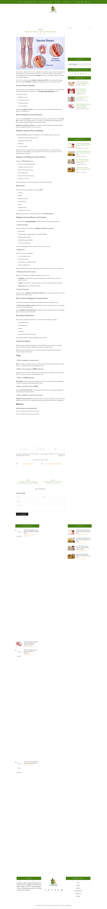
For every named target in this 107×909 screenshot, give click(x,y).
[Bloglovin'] (86, 2)
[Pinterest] (82, 2)
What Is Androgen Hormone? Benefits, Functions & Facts (81, 90)
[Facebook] (75, 2)
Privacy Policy (78, 893)
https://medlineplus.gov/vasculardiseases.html (26, 408)
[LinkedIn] (84, 2)
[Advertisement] (53, 20)
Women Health (80, 100)
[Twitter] (77, 2)
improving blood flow (31, 221)
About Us (78, 885)
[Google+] (44, 449)
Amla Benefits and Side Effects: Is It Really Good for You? (83, 169)
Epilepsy (26, 654)
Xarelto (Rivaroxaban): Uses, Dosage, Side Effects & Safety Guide (31, 531)
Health (40, 29)
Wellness (57, 1)
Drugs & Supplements (45, 1)
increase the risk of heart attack (46, 91)
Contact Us (78, 888)
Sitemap (78, 896)
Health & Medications (30, 1)
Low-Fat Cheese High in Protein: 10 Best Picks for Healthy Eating (82, 161)
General (78, 85)
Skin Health (79, 148)
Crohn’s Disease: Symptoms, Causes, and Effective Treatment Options (83, 105)
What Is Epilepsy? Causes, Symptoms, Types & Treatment (30, 651)
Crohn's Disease (80, 108)
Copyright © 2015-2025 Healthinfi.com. (47, 905)
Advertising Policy (78, 890)
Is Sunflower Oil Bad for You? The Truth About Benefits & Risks (83, 153)
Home (19, 1)
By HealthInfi (24, 449)
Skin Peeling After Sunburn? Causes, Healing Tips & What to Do (83, 145)
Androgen (78, 93)
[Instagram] (79, 2)
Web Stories (66, 1)
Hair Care (26, 764)
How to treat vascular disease (40, 32)
